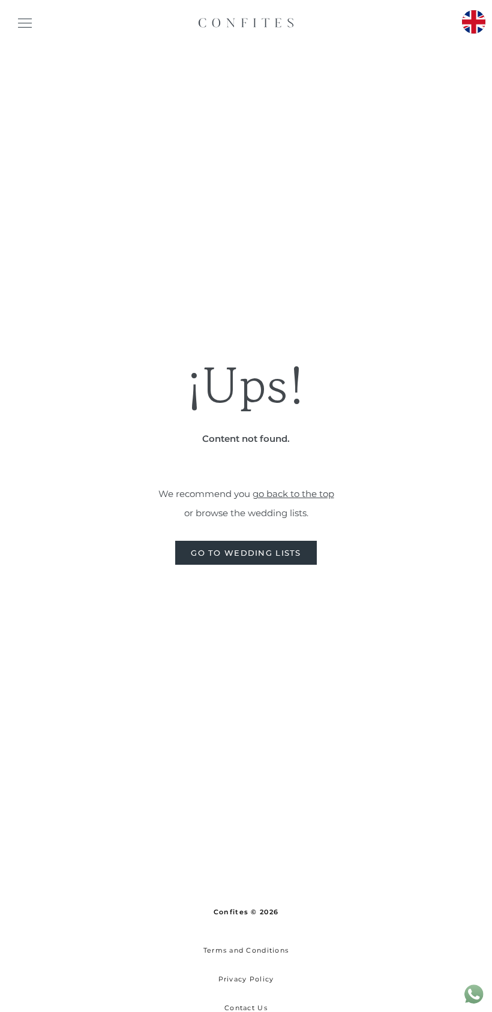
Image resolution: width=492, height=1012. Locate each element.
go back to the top (293, 493)
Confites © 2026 (246, 912)
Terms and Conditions (246, 950)
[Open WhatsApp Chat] (474, 1002)
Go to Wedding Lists (246, 553)
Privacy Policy (246, 979)
